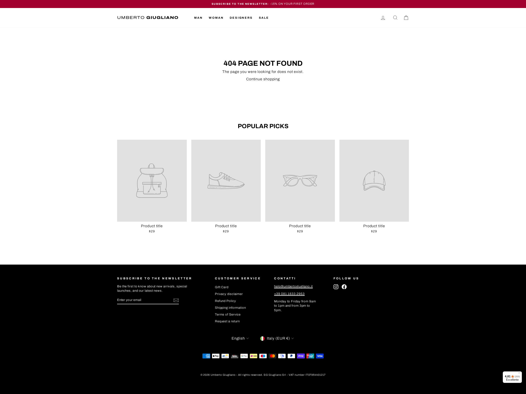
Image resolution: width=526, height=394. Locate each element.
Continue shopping (263, 79)
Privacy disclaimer (229, 294)
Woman (216, 17)
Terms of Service (228, 314)
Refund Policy (225, 301)
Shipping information (230, 307)
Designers (241, 17)
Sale (264, 17)
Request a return (227, 321)
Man (198, 17)
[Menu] (519, 373)
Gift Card (221, 287)
